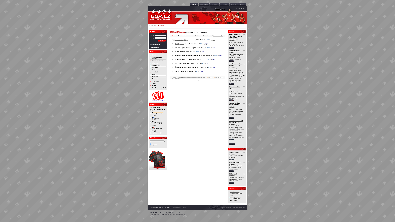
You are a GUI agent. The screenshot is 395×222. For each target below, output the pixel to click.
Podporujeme (155, 81)
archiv (231, 144)
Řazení (196, 35)
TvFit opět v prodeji (234, 50)
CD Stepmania (179, 44)
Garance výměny (156, 65)
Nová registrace (154, 47)
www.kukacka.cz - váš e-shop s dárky (196, 32)
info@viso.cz (181, 214)
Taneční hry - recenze (158, 60)
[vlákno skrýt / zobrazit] (172, 40)
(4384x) (157, 114)
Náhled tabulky (209, 35)
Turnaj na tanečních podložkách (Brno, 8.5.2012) (234, 104)
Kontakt (154, 85)
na (154, 144)
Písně (177, 51)
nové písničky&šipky (181, 40)
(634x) (156, 119)
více (231, 47)
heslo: (152, 38)
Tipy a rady (155, 78)
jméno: (152, 35)
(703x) (157, 128)
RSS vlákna (218, 77)
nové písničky (179, 63)
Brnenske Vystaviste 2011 (183, 48)
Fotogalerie (155, 76)
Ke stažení (155, 72)
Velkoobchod (155, 63)
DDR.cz (152, 10)
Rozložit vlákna (202, 35)
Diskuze (154, 83)
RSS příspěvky (211, 77)
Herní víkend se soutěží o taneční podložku (236, 121)
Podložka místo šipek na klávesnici (186, 55)
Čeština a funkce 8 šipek (183, 67)
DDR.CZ (154, 55)
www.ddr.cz (154, 25)
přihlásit (161, 40)
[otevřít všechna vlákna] (209, 40)
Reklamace (155, 67)
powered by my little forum (197, 80)
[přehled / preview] (208, 40)
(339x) (157, 124)
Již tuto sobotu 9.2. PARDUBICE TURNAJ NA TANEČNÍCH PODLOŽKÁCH (235, 37)
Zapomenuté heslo (155, 44)
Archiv (154, 74)
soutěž (177, 71)
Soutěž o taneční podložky (159, 87)
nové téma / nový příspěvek (179, 35)
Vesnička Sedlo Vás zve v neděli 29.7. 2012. (236, 64)
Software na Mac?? (181, 59)
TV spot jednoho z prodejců (158, 100)
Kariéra (154, 69)
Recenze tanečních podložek (157, 58)
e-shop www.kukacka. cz (238, 207)
